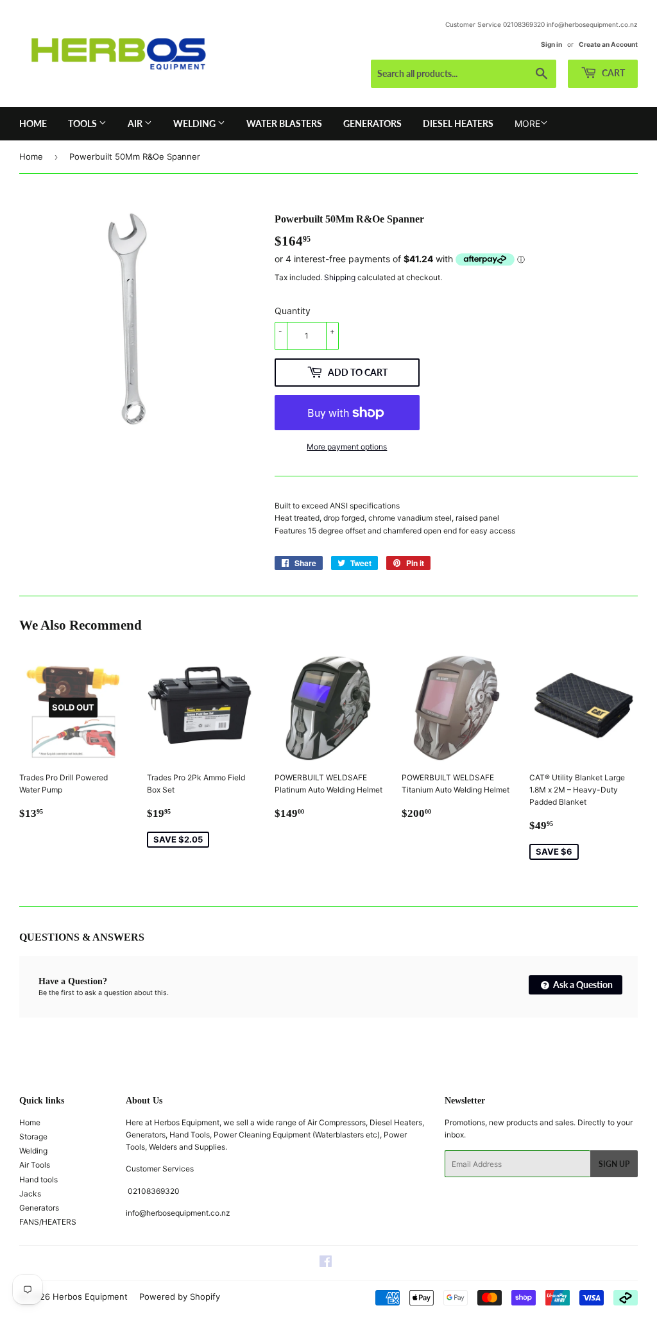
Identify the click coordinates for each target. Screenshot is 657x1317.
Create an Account (608, 44)
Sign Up (614, 1164)
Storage (33, 1136)
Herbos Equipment (90, 1296)
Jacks (30, 1193)
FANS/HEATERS (47, 1222)
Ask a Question (582, 984)
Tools (83, 123)
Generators (372, 123)
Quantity (293, 310)
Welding (195, 123)
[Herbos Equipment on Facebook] (325, 1263)
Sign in (551, 44)
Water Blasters (284, 123)
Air (136, 123)
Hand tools (38, 1179)
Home (33, 123)
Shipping (339, 277)
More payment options (347, 446)
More (527, 123)
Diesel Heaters (458, 123)
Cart (612, 72)
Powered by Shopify (179, 1296)
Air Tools (34, 1165)
